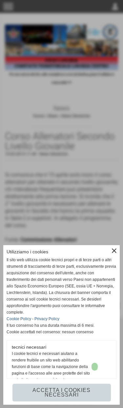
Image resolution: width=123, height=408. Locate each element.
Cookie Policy (19, 319)
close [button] (114, 251)
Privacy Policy (46, 319)
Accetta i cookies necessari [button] (61, 392)
